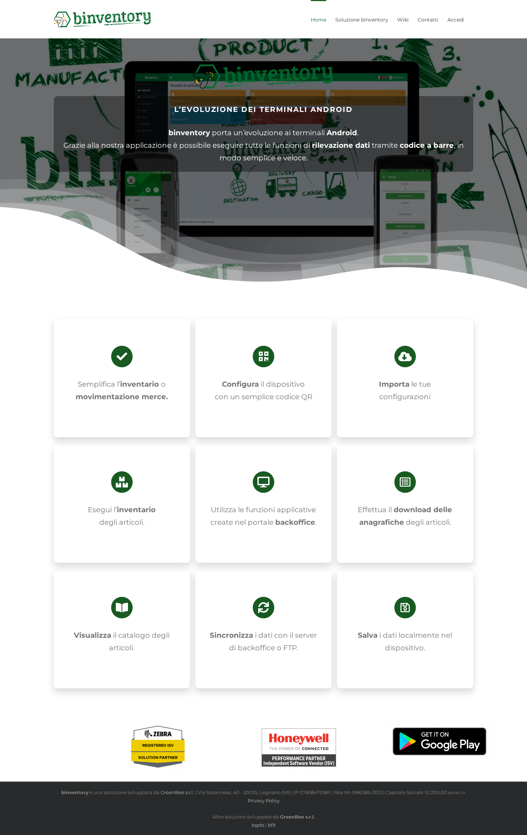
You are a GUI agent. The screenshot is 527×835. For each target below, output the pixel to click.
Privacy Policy (264, 800)
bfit (272, 825)
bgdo (258, 825)
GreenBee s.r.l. (177, 792)
